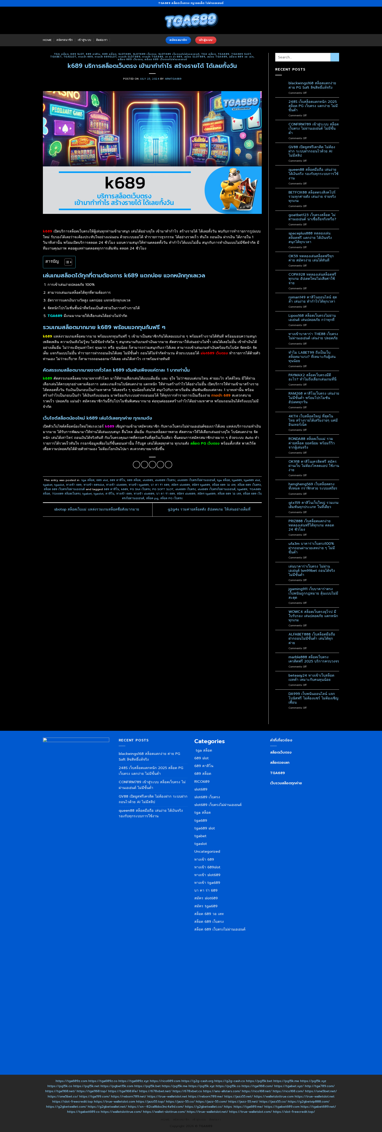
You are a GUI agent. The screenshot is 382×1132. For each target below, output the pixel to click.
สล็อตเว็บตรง (281, 752)
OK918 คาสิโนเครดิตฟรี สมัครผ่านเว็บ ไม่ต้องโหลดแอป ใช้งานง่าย (313, 466)
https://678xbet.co (187, 1091)
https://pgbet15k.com (117, 1086)
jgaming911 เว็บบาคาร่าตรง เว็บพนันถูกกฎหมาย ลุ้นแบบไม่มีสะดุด (313, 593)
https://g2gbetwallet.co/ (204, 1106)
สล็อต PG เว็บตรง (171, 498)
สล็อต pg (152, 498)
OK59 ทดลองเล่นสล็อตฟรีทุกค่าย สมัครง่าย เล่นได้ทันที (311, 258)
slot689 (124, 54)
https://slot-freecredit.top (72, 1101)
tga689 (223, 54)
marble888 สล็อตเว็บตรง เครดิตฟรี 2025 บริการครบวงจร (313, 659)
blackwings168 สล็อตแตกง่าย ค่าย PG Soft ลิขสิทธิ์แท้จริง (312, 85)
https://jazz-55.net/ (243, 1101)
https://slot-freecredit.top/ (294, 1111)
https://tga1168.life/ (123, 1091)
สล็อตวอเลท (279, 762)
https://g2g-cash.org (197, 1080)
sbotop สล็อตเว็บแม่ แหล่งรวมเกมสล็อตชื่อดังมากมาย (96, 509)
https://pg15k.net (86, 1086)
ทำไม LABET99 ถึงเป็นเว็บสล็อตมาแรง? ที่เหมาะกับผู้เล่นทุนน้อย (312, 357)
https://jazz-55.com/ (211, 1101)
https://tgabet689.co (83, 1111)
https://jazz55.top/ (150, 1101)
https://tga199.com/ (94, 1096)
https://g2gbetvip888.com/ (309, 1101)
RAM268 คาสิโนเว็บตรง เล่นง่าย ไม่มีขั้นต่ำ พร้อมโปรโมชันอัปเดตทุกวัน (313, 397)
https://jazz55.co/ (273, 1101)
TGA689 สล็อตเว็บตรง (66, 493)
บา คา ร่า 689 (173, 57)
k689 (124, 489)
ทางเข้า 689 (85, 57)
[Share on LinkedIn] (168, 464)
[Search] (114, 40)
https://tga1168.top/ (92, 1091)
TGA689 (277, 773)
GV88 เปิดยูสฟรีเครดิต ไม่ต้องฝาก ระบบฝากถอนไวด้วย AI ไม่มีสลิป (311, 151)
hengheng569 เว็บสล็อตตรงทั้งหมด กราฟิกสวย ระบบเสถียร (312, 486)
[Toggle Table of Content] (66, 262)
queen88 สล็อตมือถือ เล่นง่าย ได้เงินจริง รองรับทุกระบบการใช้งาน (313, 174)
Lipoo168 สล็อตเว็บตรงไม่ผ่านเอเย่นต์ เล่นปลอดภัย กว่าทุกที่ (312, 318)
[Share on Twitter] (144, 464)
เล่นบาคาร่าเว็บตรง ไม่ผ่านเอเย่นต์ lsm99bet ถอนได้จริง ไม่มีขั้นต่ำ (311, 570)
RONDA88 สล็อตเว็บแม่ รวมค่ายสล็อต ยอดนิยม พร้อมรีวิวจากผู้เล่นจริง (311, 443)
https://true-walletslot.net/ (207, 1111)
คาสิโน (109, 493)
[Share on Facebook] (136, 464)
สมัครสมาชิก (64, 40)
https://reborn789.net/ (128, 1096)
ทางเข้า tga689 (152, 57)
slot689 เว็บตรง (145, 54)
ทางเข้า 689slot (106, 57)
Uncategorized (207, 851)
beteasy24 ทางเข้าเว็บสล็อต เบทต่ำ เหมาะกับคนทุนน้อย (311, 677)
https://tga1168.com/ (257, 1086)
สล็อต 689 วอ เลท (241, 57)
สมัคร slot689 (194, 57)
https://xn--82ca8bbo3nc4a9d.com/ (156, 1106)
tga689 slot (241, 54)
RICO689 (202, 781)
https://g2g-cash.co (229, 1080)
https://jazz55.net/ (238, 1096)
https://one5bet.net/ (321, 1091)
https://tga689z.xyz (133, 1080)
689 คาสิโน (93, 54)
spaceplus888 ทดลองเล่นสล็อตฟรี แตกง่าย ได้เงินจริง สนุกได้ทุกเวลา (310, 237)
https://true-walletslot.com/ (250, 1111)
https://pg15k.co (60, 1086)
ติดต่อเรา (102, 40)
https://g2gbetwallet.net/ (107, 1106)
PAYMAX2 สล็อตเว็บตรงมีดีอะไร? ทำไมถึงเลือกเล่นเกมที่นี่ (312, 377)
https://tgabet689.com (282, 1106)
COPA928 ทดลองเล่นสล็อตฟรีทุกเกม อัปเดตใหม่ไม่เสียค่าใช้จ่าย (312, 278)
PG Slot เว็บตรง (140, 489)
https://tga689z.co (102, 1080)
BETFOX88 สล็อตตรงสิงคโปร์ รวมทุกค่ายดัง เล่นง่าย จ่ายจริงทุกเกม (312, 196)
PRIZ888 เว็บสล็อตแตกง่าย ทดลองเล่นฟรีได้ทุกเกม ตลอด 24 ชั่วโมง (311, 525)
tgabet (55, 57)
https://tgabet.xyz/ (289, 1086)
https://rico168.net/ (257, 1091)
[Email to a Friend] (152, 464)
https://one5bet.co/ (63, 1096)
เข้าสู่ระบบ (84, 40)
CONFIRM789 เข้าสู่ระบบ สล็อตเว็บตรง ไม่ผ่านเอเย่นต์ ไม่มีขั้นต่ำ (313, 128)
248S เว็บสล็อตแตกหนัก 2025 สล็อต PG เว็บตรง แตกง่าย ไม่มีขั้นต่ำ (313, 106)
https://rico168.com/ (288, 1091)
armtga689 (173, 79)
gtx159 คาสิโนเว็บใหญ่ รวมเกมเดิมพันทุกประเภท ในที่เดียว (313, 505)
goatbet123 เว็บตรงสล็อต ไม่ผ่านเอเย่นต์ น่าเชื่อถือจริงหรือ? (312, 217)
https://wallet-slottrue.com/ (164, 1111)
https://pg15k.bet (259, 1080)
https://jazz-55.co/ (180, 1101)
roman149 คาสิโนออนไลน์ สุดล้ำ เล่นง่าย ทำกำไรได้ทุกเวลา (312, 299)
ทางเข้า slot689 (129, 57)
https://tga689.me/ (248, 1106)
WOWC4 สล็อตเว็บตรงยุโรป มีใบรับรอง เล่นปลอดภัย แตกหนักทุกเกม (313, 616)
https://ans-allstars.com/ (222, 1091)
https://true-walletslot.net (167, 1096)
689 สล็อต (109, 54)
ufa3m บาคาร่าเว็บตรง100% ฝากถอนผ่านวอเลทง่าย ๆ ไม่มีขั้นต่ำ (311, 548)
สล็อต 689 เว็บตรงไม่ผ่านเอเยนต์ (165, 59)
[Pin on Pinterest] (160, 464)
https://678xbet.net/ (155, 1091)
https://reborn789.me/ (205, 1096)
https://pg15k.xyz (313, 1080)
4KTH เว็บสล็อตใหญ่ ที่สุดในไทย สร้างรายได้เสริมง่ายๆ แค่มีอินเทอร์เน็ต (313, 420)
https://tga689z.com (71, 1080)
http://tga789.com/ (320, 1086)
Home (47, 40)
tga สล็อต (61, 54)
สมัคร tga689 (217, 57)
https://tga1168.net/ (60, 1091)
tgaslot (69, 57)
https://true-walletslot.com (114, 1101)
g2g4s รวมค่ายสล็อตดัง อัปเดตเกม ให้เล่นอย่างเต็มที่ (210, 509)
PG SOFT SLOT (162, 489)
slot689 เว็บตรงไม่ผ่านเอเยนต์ (178, 54)
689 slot (77, 54)
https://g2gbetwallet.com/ (66, 1106)
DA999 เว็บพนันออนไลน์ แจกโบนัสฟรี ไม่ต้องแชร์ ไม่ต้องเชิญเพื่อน (313, 698)
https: (228, 1106)
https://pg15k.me (286, 1080)
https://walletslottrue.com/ (121, 1111)
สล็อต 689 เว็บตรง (130, 59)
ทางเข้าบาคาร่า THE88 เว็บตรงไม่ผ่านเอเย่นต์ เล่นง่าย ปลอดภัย (313, 336)
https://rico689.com (165, 1080)
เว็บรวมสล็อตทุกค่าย (286, 783)
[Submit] (334, 57)
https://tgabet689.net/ (318, 1106)
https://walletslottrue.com (274, 1096)
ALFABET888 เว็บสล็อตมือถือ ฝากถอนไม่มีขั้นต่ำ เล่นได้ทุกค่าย (311, 638)
